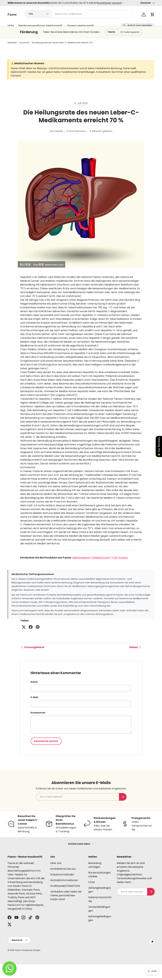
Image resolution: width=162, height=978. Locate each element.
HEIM (11, 25)
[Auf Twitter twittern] (23, 627)
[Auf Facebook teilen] (30, 627)
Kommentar (38, 712)
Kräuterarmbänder (62, 874)
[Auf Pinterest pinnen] (37, 627)
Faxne (18, 950)
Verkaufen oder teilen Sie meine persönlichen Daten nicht (65, 895)
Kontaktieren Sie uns (63, 869)
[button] (152, 14)
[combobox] (78, 14)
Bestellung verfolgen (94, 865)
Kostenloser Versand (109, 2)
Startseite (12, 43)
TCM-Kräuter (120, 557)
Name (34, 681)
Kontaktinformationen (64, 880)
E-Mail (34, 697)
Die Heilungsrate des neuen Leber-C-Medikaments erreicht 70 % (62, 43)
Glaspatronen (100, 557)
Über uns (55, 863)
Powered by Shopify (31, 950)
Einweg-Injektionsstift (80, 25)
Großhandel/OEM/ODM (65, 886)
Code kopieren (131, 32)
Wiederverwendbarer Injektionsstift (40, 25)
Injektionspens (81, 557)
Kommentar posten (46, 741)
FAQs (91, 882)
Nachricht (24, 43)
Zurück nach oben (79, 843)
